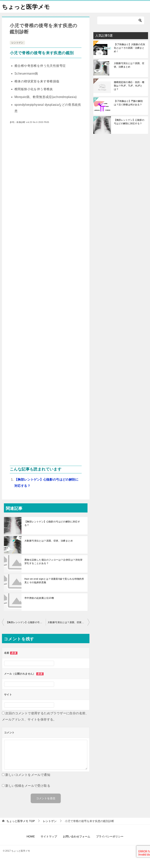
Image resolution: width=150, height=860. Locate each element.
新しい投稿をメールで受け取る (27, 785)
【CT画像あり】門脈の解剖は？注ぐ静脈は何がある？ (128, 103)
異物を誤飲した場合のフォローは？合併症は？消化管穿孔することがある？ (53, 561)
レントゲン (17, 42)
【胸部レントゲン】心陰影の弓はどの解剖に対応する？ (52, 523)
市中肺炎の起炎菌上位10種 (39, 598)
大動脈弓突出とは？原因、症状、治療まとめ (48, 540)
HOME (31, 836)
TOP (20, 821)
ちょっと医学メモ (26, 7)
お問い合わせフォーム (76, 836)
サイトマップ (49, 836)
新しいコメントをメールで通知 (27, 774)
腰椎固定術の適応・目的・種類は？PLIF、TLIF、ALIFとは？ (129, 86)
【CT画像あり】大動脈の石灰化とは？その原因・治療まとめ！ (129, 48)
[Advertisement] (46, 298)
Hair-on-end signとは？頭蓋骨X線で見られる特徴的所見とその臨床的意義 (54, 581)
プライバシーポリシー (109, 836)
